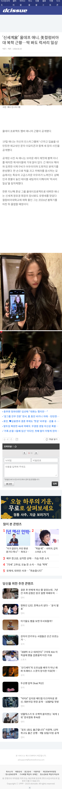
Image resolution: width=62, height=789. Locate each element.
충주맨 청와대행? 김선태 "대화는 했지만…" (26, 411)
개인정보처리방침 (49, 771)
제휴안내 (18, 771)
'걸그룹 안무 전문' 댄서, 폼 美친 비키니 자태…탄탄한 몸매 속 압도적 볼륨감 (30, 416)
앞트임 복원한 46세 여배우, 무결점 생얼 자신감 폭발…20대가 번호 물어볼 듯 (30, 426)
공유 (17, 439)
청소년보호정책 (11, 774)
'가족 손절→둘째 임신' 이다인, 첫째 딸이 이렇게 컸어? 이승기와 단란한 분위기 (30, 431)
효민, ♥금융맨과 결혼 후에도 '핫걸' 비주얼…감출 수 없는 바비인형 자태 (31, 421)
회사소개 (9, 771)
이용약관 (37, 771)
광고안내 (27, 771)
